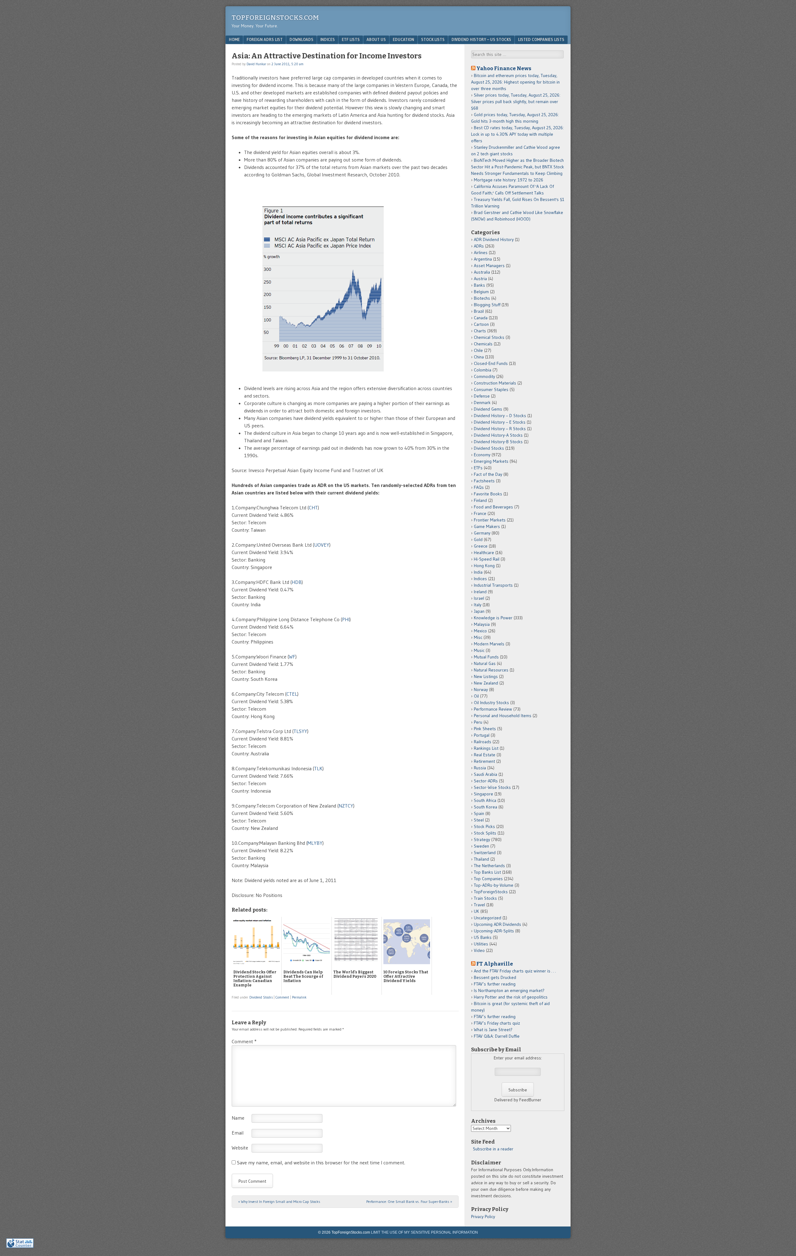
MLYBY (315, 843)
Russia (480, 768)
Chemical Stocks (489, 337)
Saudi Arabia (485, 774)
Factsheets (484, 481)
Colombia (482, 370)
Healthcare (484, 552)
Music (479, 650)
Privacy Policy (483, 1216)
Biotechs (482, 298)
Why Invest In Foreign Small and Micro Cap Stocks (279, 1201)
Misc (478, 637)
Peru (478, 722)
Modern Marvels (489, 644)
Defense (482, 396)
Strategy (482, 839)
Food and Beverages (493, 507)
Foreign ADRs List (265, 39)
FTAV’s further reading (495, 984)
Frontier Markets (490, 520)
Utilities (481, 944)
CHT (313, 507)
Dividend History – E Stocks (499, 422)
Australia (482, 272)
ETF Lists (351, 39)
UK (476, 911)
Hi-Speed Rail (486, 559)
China (479, 357)
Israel (479, 598)
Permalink (299, 997)
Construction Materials (495, 383)
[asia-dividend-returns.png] (345, 373)
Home (234, 39)
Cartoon (481, 324)
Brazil (479, 311)
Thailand (481, 859)
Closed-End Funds (491, 363)
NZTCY (346, 806)
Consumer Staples (491, 389)
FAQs (479, 487)
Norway (481, 689)
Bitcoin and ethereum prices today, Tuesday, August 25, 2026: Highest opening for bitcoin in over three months (515, 82)
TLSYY (300, 731)
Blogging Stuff (487, 304)
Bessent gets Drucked (495, 977)
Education (403, 39)
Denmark (482, 402)
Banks (479, 285)
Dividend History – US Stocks (481, 39)
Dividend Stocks (261, 997)
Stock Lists (433, 39)
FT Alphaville (494, 964)
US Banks (483, 937)
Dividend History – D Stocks (500, 415)
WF (292, 656)
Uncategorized (487, 918)
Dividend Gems (488, 409)
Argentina (483, 259)
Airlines (481, 252)
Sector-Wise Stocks (492, 787)
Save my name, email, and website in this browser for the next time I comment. (321, 1162)
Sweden (481, 846)
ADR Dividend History (494, 239)
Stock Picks (484, 826)
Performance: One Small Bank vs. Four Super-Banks (409, 1201)
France (480, 513)
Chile (478, 350)
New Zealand (486, 683)
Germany (482, 533)
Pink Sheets (485, 728)
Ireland (480, 591)
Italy (477, 605)
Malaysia (482, 624)
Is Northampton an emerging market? (509, 990)
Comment (282, 997)
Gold (478, 539)
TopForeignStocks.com (275, 17)
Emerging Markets (491, 461)
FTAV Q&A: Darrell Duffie (497, 1036)
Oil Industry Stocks (491, 702)
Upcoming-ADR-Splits (494, 931)
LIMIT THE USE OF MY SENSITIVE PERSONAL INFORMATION (424, 1232)
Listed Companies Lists (541, 39)
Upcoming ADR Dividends (497, 924)
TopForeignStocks (491, 891)
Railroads (482, 741)
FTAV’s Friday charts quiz (497, 1023)
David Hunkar (256, 64)
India (478, 572)
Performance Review (493, 709)
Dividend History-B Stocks (498, 441)
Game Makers (487, 526)
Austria (480, 278)
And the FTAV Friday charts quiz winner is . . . (515, 971)
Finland (480, 500)
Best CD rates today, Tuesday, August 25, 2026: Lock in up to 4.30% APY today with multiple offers (517, 134)
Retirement (484, 761)
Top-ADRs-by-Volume (493, 885)
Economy (482, 454)
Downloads (301, 39)
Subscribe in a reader (493, 1149)
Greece (481, 546)
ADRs (479, 246)
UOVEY (321, 545)
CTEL (291, 694)
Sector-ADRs (486, 781)
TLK (318, 768)
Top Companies (488, 878)
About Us (376, 39)
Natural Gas (485, 663)
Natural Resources (491, 670)
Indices (327, 39)
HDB (297, 582)
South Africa (485, 800)
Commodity (484, 376)
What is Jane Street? (493, 1029)
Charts (480, 331)
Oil (476, 696)
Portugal (481, 735)
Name (238, 1118)
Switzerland (485, 852)
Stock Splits (485, 833)
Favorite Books (488, 494)
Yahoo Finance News (503, 68)
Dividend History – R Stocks (500, 428)
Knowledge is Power (493, 618)
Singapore (483, 794)
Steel (479, 820)
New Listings (486, 676)
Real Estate (484, 755)
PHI (345, 619)
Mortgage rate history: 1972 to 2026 (508, 180)
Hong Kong (484, 565)
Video (479, 950)
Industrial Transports (493, 585)
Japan (479, 611)
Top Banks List (487, 872)
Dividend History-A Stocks (498, 435)
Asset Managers (489, 265)
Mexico (480, 631)
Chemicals (483, 344)
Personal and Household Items (502, 715)
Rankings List (486, 748)
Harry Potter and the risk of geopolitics (511, 997)
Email (237, 1133)
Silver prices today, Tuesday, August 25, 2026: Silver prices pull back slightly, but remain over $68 (515, 101)
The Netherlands (489, 865)
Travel (479, 905)
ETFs (478, 468)
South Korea (485, 807)
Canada (481, 318)
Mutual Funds (486, 657)
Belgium (481, 291)
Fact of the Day (488, 474)
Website (240, 1148)
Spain (479, 813)
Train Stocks (485, 898)
